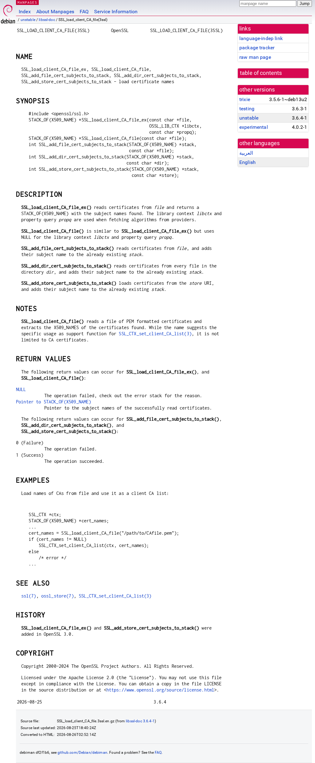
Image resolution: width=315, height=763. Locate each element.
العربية (246, 153)
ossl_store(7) (57, 595)
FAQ (84, 11)
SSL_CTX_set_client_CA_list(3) (155, 333)
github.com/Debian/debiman (82, 752)
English (247, 162)
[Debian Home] (8, 12)
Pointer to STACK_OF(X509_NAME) (53, 401)
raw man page (255, 57)
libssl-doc (47, 20)
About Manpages (55, 11)
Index (25, 11)
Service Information (116, 11)
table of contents (261, 73)
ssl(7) (28, 595)
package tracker (256, 48)
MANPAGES (27, 2)
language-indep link (261, 38)
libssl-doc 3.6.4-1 (140, 721)
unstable (28, 20)
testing (246, 109)
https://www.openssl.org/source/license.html (160, 689)
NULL (21, 389)
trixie (244, 99)
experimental (253, 127)
